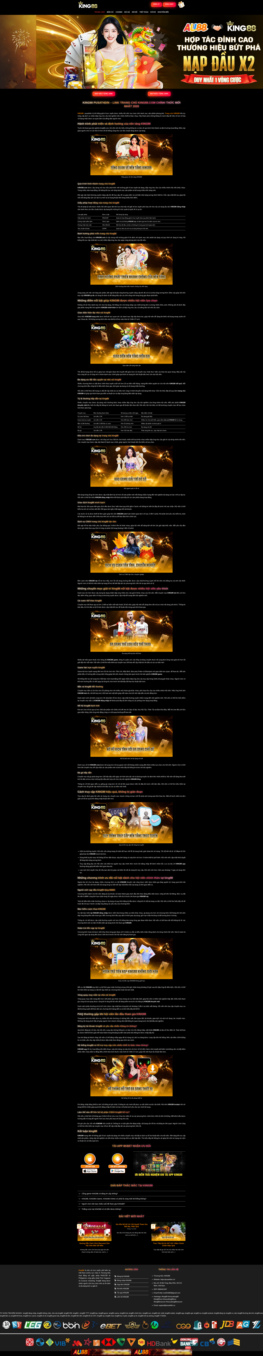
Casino (119, 12)
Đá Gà (127, 12)
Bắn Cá (110, 12)
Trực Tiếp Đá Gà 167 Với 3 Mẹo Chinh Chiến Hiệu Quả (168, 1244)
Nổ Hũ (134, 12)
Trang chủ (99, 12)
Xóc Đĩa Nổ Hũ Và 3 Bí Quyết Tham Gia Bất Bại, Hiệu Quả (131, 1225)
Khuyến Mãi (163, 12)
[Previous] (8, 51)
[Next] (255, 51)
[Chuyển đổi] (80, 1194)
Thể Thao (144, 12)
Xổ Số (153, 12)
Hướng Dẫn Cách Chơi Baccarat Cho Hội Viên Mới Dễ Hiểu (94, 1244)
